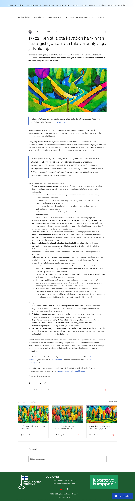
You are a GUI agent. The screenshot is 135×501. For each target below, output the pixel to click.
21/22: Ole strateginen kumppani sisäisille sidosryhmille (64, 427)
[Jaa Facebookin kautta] (29, 383)
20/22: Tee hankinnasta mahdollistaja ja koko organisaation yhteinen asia (101, 427)
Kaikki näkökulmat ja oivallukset (31, 17)
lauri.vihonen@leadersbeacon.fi (64, 484)
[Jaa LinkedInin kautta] (40, 383)
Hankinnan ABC (55, 17)
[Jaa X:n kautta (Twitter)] (35, 383)
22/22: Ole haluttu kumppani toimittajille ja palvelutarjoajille (33, 427)
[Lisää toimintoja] (105, 32)
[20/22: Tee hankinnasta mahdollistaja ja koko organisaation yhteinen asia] (101, 414)
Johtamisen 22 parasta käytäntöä (79, 17)
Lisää (99, 17)
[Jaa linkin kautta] (45, 383)
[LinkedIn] (64, 489)
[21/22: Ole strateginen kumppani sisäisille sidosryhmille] (67, 414)
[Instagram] (67, 489)
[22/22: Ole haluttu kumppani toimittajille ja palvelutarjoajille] (33, 414)
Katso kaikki (113, 401)
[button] (114, 17)
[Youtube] (61, 489)
